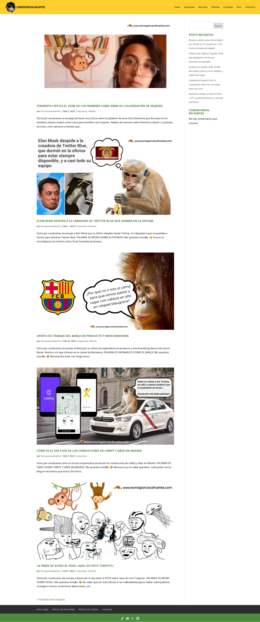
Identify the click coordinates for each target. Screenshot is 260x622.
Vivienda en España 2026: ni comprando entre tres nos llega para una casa (204, 84)
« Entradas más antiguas (51, 599)
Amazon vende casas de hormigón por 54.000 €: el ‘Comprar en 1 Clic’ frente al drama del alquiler (206, 44)
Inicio (177, 7)
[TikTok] (122, 618)
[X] (132, 618)
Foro (239, 7)
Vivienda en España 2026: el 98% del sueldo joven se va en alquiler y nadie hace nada (206, 71)
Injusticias (189, 7)
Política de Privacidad (63, 609)
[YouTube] (127, 618)
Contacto (250, 7)
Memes (92, 111)
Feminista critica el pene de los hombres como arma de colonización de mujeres (99, 106)
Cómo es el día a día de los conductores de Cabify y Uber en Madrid (89, 450)
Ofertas (215, 7)
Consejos (228, 7)
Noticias (203, 7)
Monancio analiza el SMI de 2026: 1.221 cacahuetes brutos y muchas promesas (206, 97)
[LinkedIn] (137, 618)
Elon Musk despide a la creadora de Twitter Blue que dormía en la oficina (95, 221)
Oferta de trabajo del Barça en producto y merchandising (83, 336)
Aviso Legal (42, 609)
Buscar (218, 25)
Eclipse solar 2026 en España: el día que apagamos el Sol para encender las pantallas (206, 57)
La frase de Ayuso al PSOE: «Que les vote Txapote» (75, 565)
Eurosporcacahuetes (51, 111)
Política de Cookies (88, 609)
